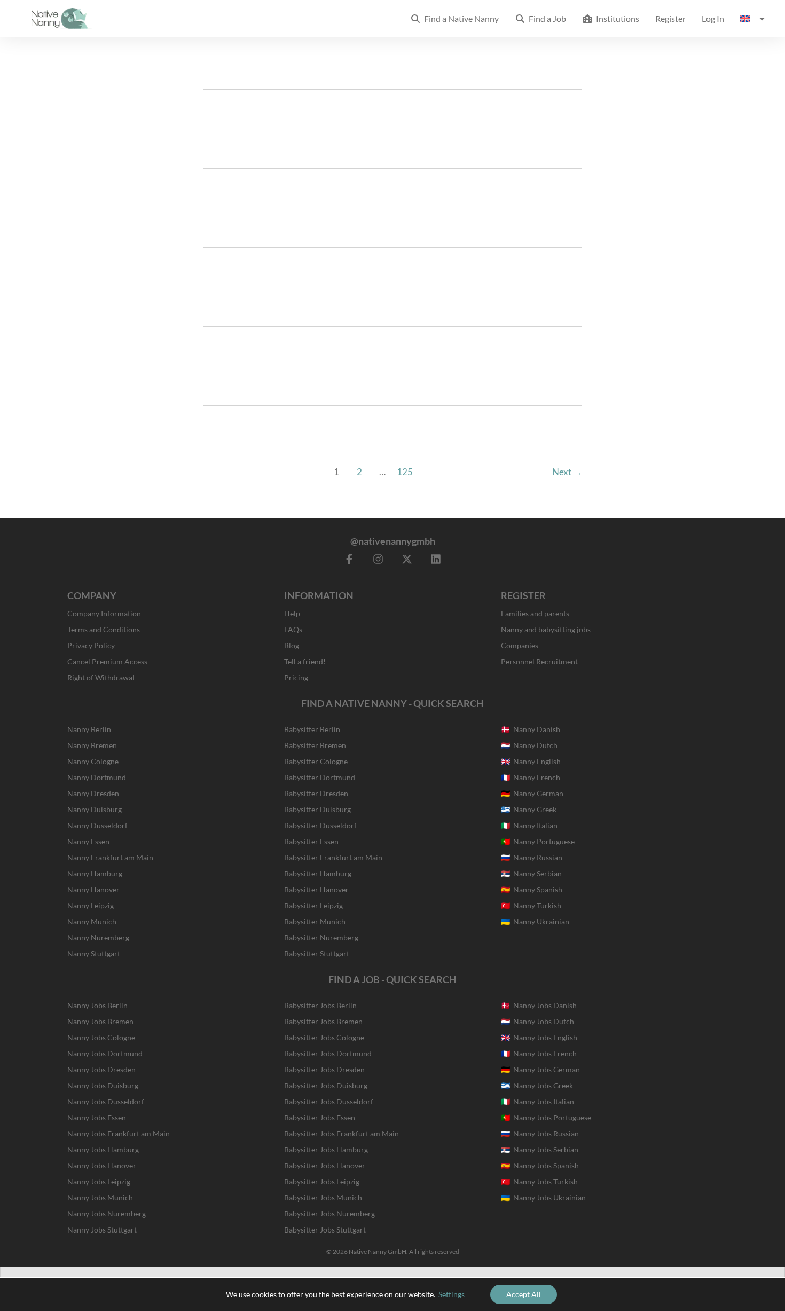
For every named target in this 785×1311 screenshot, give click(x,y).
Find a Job (545, 18)
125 (405, 471)
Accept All (523, 1294)
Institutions (616, 18)
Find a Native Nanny (460, 18)
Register (670, 18)
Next (567, 471)
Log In (713, 18)
